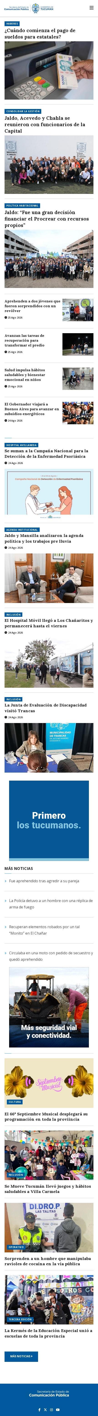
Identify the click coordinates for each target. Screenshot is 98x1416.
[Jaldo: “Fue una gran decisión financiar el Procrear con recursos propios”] (49, 259)
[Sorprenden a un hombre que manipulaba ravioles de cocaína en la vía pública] (49, 1227)
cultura (15, 1101)
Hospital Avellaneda (21, 445)
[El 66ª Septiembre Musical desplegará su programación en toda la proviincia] (49, 1083)
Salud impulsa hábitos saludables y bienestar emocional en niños (25, 375)
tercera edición (20, 1319)
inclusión (13, 614)
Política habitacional (22, 205)
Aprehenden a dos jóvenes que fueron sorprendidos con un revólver (32, 306)
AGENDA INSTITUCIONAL (22, 529)
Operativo (16, 1247)
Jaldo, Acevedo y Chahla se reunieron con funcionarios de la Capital (45, 124)
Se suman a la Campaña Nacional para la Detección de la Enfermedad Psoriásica (46, 453)
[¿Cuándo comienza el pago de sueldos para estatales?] (49, 70)
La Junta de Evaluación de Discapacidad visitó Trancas (46, 707)
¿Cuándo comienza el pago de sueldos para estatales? (40, 33)
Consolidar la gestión (22, 111)
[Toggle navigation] (91, 7)
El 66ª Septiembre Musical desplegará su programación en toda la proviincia (46, 1116)
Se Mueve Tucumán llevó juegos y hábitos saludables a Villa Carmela (48, 1189)
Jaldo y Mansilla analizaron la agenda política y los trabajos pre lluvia (44, 538)
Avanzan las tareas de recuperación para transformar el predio (24, 340)
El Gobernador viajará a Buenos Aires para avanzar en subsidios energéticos (32, 409)
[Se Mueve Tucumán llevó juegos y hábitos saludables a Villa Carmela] (49, 1155)
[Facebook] (40, 1409)
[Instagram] (52, 1409)
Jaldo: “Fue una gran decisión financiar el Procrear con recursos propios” (47, 218)
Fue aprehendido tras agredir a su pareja (44, 880)
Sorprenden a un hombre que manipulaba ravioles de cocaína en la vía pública (48, 1261)
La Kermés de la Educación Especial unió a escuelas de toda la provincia (48, 1333)
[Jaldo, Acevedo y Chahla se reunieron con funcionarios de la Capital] (49, 164)
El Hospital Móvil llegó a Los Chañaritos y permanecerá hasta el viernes (49, 623)
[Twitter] (46, 1409)
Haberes (12, 23)
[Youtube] (58, 1409)
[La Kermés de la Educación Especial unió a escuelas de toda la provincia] (49, 1300)
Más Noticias (20, 1356)
